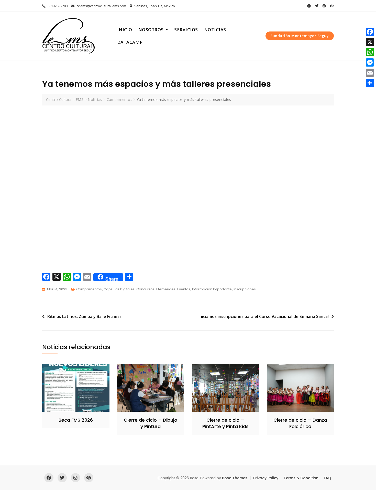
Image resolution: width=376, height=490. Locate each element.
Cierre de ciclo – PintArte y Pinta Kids (225, 423)
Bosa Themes (234, 478)
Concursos (145, 289)
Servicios (186, 30)
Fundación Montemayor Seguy (300, 35)
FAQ (327, 478)
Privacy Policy (265, 478)
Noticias (215, 30)
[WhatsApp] (370, 52)
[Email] (370, 73)
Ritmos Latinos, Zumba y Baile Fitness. (85, 316)
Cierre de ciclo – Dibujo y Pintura (150, 423)
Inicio (124, 30)
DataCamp (130, 42)
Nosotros (151, 30)
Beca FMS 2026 (76, 420)
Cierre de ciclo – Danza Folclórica (300, 423)
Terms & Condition (301, 478)
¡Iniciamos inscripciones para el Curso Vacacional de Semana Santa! (263, 316)
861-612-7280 (57, 6)
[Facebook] (370, 32)
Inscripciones (245, 289)
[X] (370, 42)
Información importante (212, 289)
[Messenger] (370, 62)
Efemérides (165, 289)
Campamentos (89, 289)
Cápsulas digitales (119, 289)
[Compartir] (370, 83)
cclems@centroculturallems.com (101, 6)
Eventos (183, 289)
